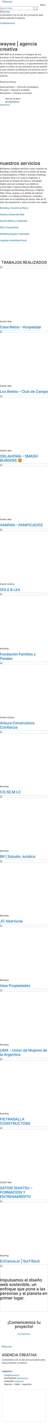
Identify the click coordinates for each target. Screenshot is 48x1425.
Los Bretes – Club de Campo (24, 391)
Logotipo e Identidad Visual (13, 240)
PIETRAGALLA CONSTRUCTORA (15, 1121)
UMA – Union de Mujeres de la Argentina (23, 1052)
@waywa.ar (22, 1378)
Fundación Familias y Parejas (18, 656)
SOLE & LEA (10, 589)
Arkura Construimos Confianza (17, 725)
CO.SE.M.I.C (10, 792)
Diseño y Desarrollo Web (12, 214)
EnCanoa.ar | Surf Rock (20, 1261)
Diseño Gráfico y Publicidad (13, 221)
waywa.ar (19, 1381)
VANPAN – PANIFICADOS (21, 525)
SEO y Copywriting (9, 227)
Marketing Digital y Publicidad (14, 234)
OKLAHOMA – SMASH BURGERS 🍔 (19, 458)
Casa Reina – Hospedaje (20, 327)
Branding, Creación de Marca (14, 208)
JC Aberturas (11, 921)
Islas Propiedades (15, 985)
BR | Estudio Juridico (17, 856)
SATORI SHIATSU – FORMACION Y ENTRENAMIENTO (16, 1192)
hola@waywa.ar (7, 23)
